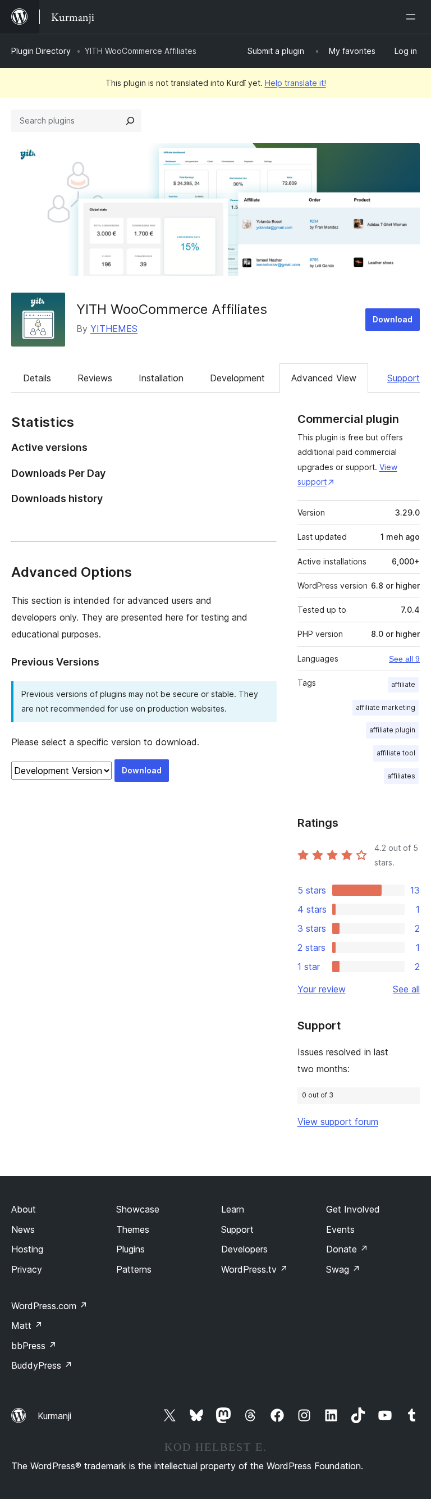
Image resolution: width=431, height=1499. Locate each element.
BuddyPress (41, 1365)
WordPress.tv (254, 1269)
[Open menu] (413, 17)
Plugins (130, 1249)
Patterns (134, 1269)
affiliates (401, 776)
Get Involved (353, 1209)
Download (392, 319)
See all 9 (404, 658)
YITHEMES (113, 328)
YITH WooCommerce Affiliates (171, 309)
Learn (232, 1209)
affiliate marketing (385, 707)
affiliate (403, 684)
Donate (347, 1249)
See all (406, 989)
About (23, 1209)
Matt (27, 1325)
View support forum (337, 1121)
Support (403, 378)
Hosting (27, 1249)
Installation (161, 378)
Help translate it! (295, 83)
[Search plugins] (130, 121)
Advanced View (323, 378)
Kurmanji (54, 1415)
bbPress (34, 1345)
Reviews (94, 378)
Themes (132, 1229)
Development (237, 378)
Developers (244, 1249)
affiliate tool (396, 753)
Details (37, 378)
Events (340, 1229)
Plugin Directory (41, 51)
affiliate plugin (392, 730)
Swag (343, 1269)
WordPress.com (49, 1305)
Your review (321, 989)
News (23, 1229)
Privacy (26, 1269)
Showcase (137, 1209)
